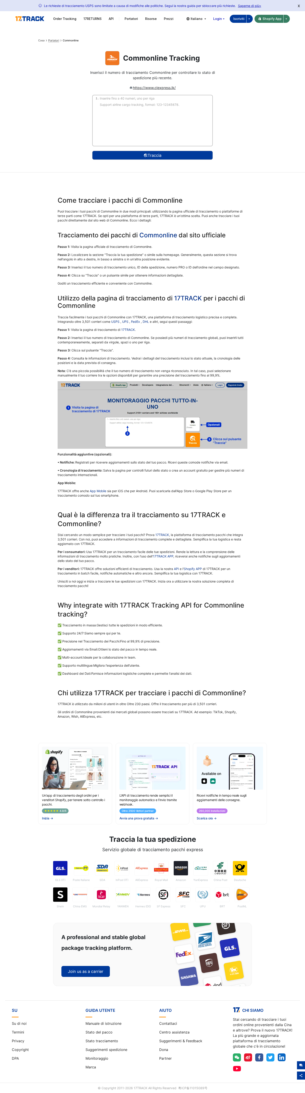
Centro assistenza (174, 1032)
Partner (165, 1058)
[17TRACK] (29, 19)
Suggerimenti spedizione (106, 1049)
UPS (125, 321)
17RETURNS (93, 19)
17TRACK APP (163, 556)
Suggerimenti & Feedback (180, 1041)
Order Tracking (64, 19)
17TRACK (188, 298)
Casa (41, 40)
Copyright (20, 1049)
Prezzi (168, 19)
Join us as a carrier (85, 971)
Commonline (158, 235)
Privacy (18, 1041)
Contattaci (168, 1023)
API (111, 19)
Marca (91, 1067)
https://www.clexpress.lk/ (154, 87)
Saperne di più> (249, 6)
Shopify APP (193, 569)
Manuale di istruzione (103, 1023)
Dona (163, 1049)
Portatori (53, 40)
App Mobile (98, 491)
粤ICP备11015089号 (192, 1088)
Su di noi (19, 1023)
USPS (115, 321)
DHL (146, 321)
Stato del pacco (99, 1032)
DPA (15, 1058)
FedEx (136, 321)
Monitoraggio (97, 1058)
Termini (18, 1032)
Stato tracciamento (102, 1041)
